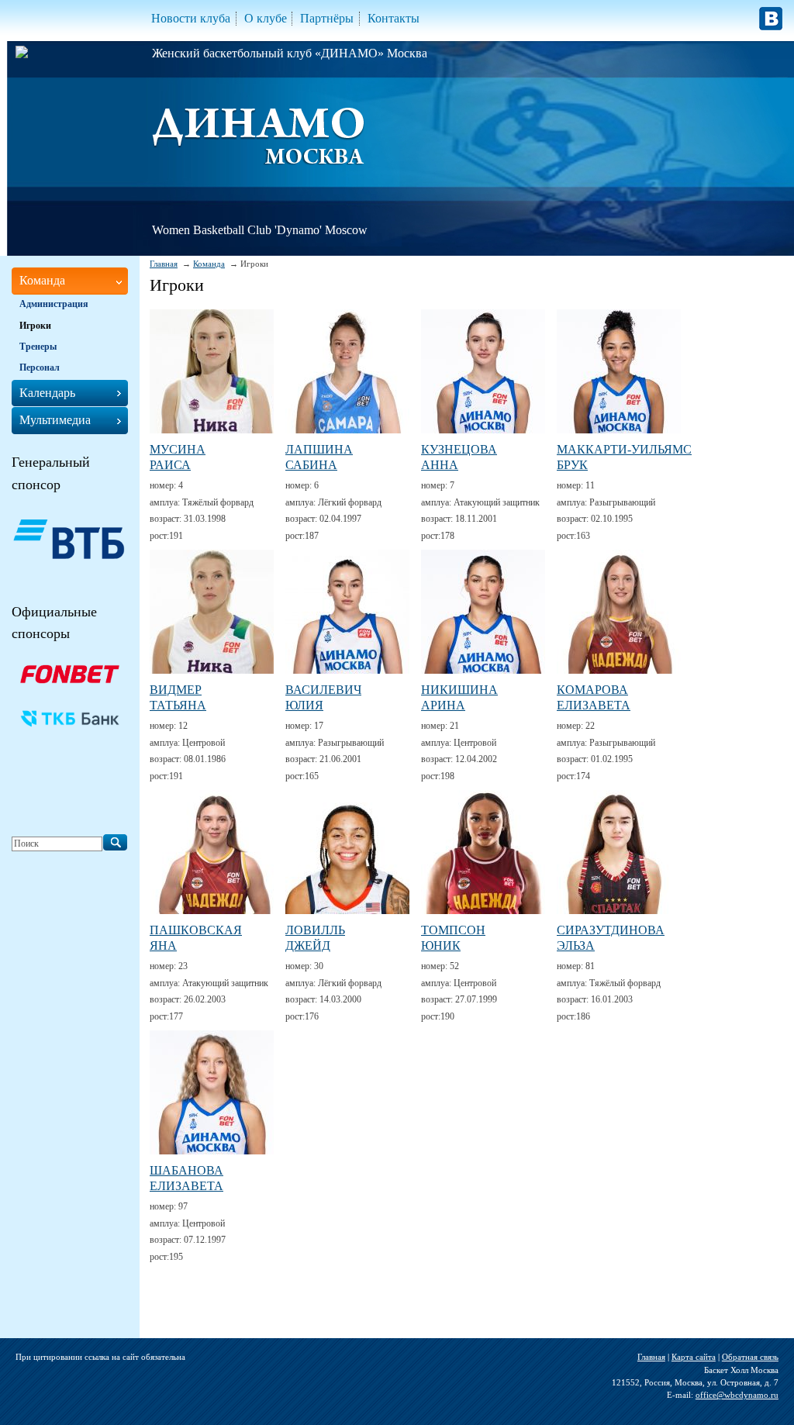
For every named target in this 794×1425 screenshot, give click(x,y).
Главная (164, 263)
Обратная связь (750, 1356)
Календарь (47, 392)
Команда (209, 263)
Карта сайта (693, 1356)
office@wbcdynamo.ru (737, 1394)
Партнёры (327, 18)
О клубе (265, 18)
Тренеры (38, 346)
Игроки (35, 325)
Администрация (53, 303)
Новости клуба (190, 18)
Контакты (393, 18)
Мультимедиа (55, 419)
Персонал (39, 367)
